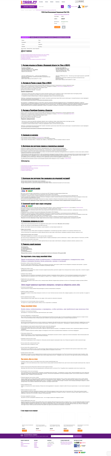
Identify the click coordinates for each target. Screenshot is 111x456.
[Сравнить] (63, 27)
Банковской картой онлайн (26, 166)
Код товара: (56, 16)
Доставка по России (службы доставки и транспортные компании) (34, 55)
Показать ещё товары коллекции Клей (61, 14)
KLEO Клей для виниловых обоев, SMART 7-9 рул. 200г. (55, 425)
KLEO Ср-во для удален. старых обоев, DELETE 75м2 (41, 425)
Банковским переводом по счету (27, 169)
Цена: (55, 18)
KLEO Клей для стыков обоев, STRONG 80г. (83, 425)
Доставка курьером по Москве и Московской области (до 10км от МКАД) (35, 54)
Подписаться (77, 436)
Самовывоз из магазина (25, 58)
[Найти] (62, 6)
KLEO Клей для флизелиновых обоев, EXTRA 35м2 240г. (69, 425)
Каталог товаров (29, 6)
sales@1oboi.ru (70, 86)
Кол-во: (55, 23)
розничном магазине (40, 137)
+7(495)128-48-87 (60, 86)
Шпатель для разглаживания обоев (27, 425)
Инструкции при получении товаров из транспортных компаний (33, 59)
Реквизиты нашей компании (26, 170)
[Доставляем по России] (80, 452)
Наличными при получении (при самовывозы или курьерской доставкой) (35, 165)
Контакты (49, 446)
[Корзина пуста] (83, 7)
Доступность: (56, 21)
